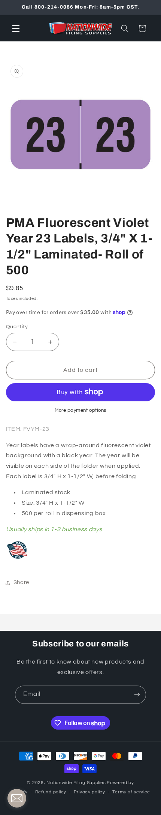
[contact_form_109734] (16, 798)
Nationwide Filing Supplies (76, 783)
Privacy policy (89, 792)
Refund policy (51, 792)
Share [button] (21, 582)
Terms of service (131, 792)
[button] (15, 28)
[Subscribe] (137, 695)
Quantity (17, 326)
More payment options (80, 410)
